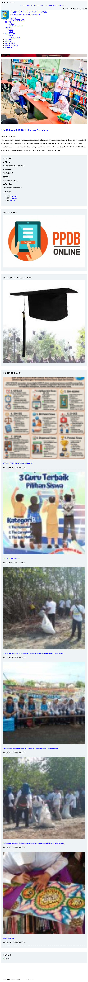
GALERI (8, 39)
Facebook (13, 196)
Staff (11, 32)
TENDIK (8, 28)
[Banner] (6, 958)
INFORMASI (10, 43)
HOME (13, 18)
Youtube (12, 200)
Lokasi (11, 24)
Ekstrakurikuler (14, 37)
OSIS (11, 36)
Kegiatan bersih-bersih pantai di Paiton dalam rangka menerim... (41, 4)
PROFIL (8, 22)
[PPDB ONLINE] (44, 267)
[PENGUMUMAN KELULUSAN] (44, 362)
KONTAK (9, 47)
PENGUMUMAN (11, 45)
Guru (11, 30)
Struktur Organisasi (16, 26)
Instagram (13, 198)
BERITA (8, 41)
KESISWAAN (10, 34)
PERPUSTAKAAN (17, 20)
